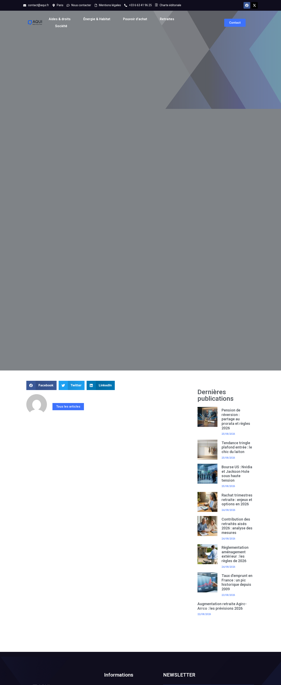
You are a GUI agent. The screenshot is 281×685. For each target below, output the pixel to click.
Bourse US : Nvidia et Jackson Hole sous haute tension (237, 473)
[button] (41, 385)
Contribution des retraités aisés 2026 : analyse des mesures (237, 526)
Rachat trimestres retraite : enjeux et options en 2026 (237, 499)
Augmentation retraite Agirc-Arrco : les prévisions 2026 (222, 606)
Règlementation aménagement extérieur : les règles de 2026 (235, 554)
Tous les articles (68, 406)
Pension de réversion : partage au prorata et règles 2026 (236, 419)
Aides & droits (60, 19)
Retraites (167, 19)
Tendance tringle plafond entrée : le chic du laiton (237, 447)
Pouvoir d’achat (135, 19)
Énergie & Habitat (96, 19)
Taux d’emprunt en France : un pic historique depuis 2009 (237, 582)
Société (61, 26)
